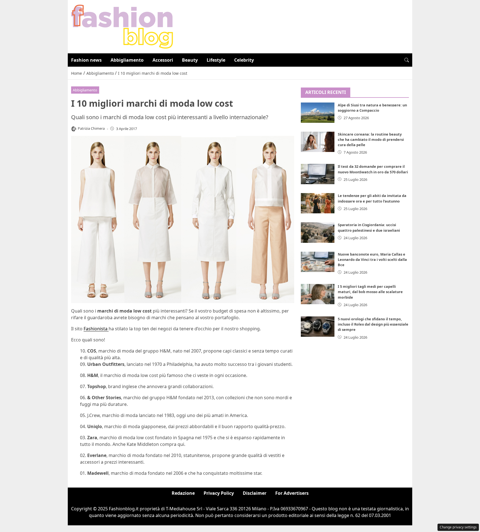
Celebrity (244, 60)
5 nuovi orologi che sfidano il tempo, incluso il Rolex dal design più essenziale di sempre (373, 324)
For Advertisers (292, 493)
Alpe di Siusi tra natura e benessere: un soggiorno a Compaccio (372, 108)
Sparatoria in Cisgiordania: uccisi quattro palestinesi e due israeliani (369, 227)
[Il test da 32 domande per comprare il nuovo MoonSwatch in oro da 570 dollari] (318, 174)
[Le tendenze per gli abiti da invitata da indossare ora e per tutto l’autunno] (318, 203)
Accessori (162, 60)
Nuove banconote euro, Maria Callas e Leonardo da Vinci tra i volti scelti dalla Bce (372, 259)
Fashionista (96, 329)
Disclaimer (254, 493)
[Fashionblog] (122, 26)
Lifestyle (216, 60)
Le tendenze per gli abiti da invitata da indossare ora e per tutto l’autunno (372, 198)
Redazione (183, 493)
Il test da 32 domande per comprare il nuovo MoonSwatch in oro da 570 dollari (373, 169)
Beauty (190, 60)
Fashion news (86, 60)
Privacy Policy (219, 493)
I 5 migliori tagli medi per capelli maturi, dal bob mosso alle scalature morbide (370, 291)
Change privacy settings (458, 527)
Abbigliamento (127, 60)
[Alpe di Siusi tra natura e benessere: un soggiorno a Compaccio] (318, 113)
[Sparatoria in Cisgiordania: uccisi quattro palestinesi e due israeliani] (318, 232)
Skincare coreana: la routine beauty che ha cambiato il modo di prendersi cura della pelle (371, 139)
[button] (406, 60)
